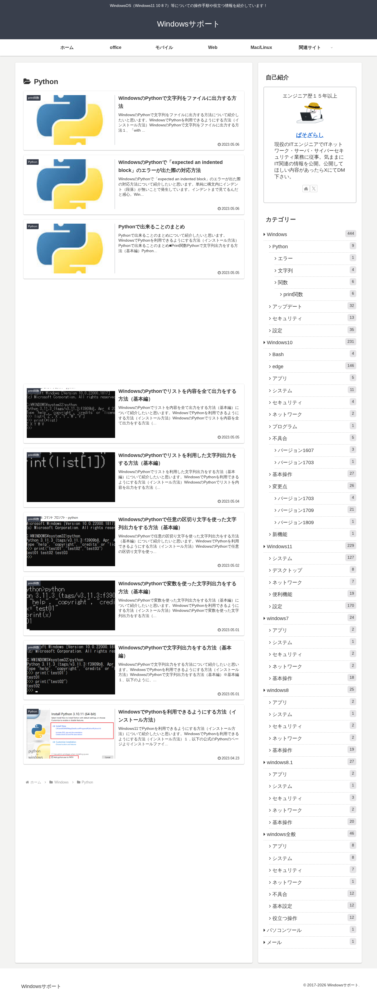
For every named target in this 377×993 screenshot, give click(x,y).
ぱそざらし (310, 135)
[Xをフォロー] (313, 188)
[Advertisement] (133, 322)
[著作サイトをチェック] (306, 188)
